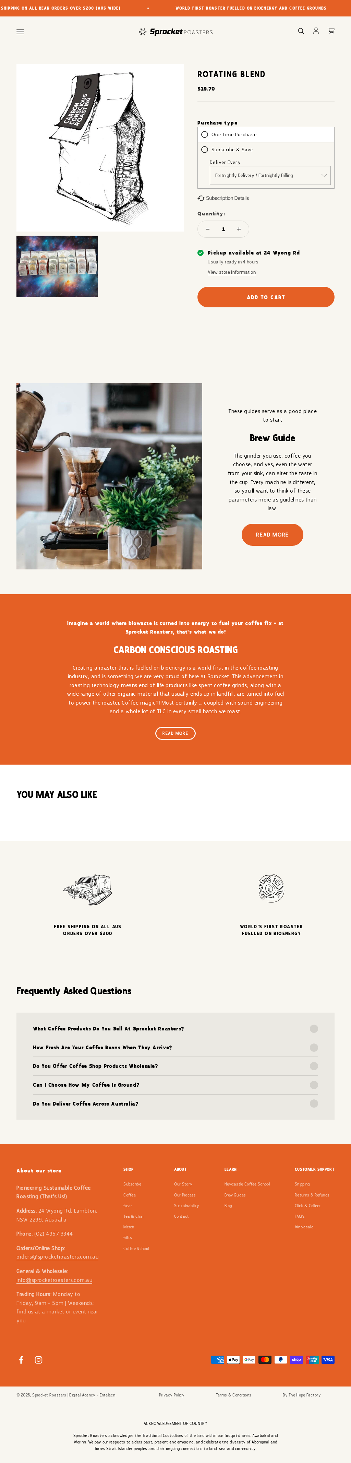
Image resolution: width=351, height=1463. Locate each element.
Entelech (107, 1395)
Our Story (183, 1184)
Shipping (302, 1184)
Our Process (185, 1195)
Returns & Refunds (312, 1195)
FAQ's (300, 1216)
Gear (127, 1205)
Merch (128, 1227)
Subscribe (132, 1184)
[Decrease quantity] (208, 229)
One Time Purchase (234, 134)
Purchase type (217, 122)
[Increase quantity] (239, 229)
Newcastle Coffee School (247, 1184)
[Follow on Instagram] (38, 1360)
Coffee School (136, 1248)
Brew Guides (235, 1195)
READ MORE (272, 534)
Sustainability (186, 1205)
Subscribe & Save (232, 149)
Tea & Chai (133, 1216)
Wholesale (304, 1227)
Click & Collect (308, 1205)
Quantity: (211, 213)
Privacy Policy (171, 1395)
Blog (228, 1205)
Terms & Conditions (233, 1395)
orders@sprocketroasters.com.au (57, 1256)
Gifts (127, 1237)
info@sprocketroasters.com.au (54, 1280)
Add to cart (266, 297)
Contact (181, 1216)
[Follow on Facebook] (21, 1360)
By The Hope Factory (302, 1395)
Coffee (129, 1195)
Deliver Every (225, 162)
